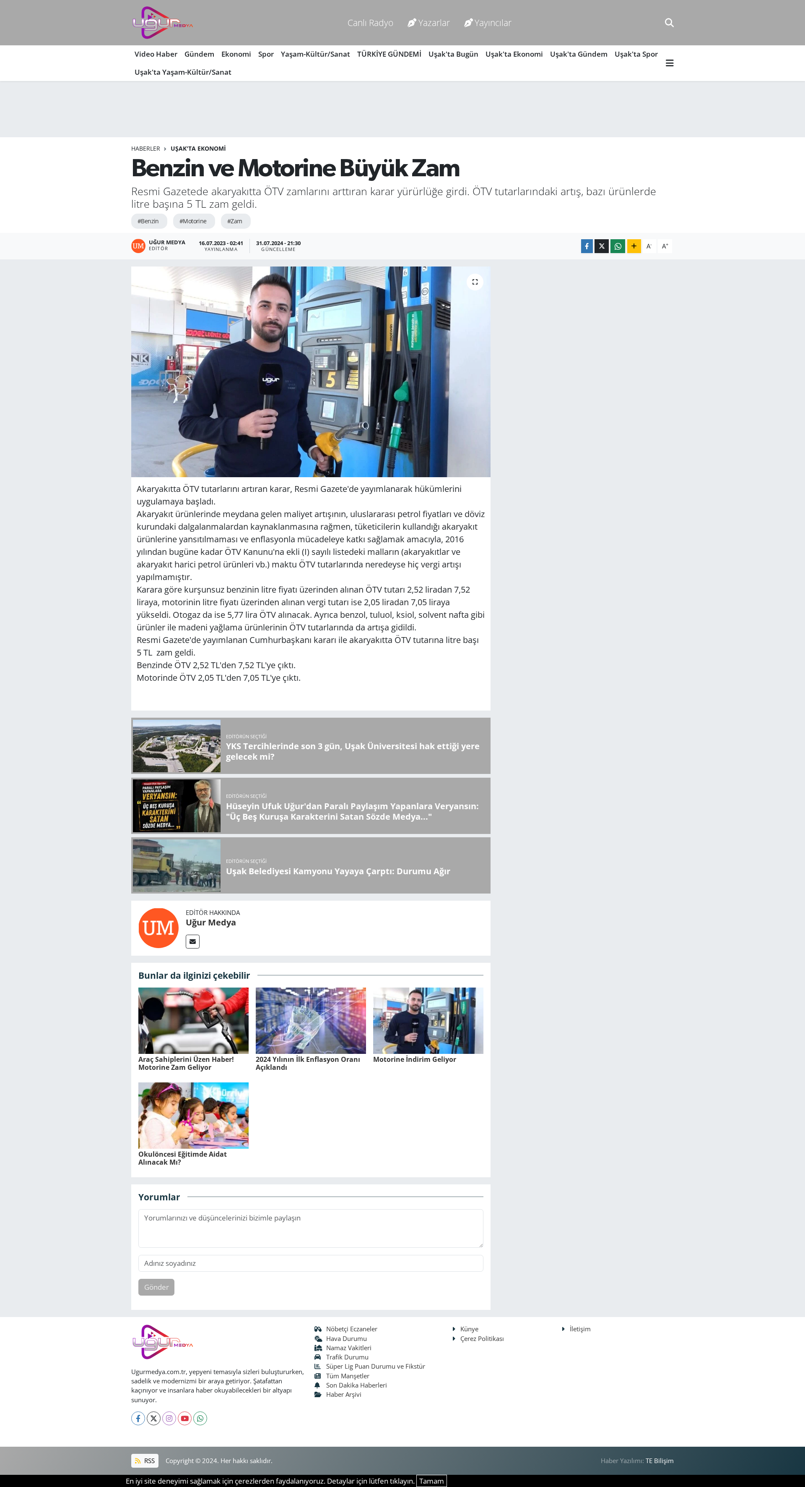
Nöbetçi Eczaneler (351, 1329)
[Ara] (669, 22)
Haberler (145, 148)
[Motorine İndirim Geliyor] (428, 1019)
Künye (469, 1329)
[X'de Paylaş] (602, 246)
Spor (266, 54)
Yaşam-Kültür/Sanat (315, 54)
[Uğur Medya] (158, 927)
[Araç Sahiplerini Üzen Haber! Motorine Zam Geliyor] (193, 1019)
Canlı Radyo (370, 22)
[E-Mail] (193, 942)
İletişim (580, 1329)
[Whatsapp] (200, 1418)
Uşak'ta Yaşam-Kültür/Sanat (183, 72)
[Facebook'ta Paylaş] (587, 246)
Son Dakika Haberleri (356, 1385)
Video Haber (156, 54)
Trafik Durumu (347, 1357)
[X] (154, 1418)
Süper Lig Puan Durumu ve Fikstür (375, 1366)
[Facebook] (138, 1418)
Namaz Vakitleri (348, 1347)
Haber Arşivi (343, 1394)
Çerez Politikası (482, 1338)
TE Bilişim (660, 1460)
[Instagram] (169, 1418)
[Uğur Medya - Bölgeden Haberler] (162, 23)
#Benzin (148, 221)
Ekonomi (236, 54)
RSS (149, 1460)
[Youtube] (185, 1418)
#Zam (234, 221)
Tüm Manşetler (347, 1376)
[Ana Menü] (670, 63)
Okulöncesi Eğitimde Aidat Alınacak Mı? (182, 1158)
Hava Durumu (346, 1338)
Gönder (156, 1287)
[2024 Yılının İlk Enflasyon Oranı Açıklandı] (311, 1019)
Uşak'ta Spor (636, 54)
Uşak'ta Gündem (579, 54)
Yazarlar (434, 22)
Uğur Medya (211, 922)
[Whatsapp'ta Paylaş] (617, 246)
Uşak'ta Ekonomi (514, 54)
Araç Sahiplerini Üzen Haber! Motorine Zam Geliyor (186, 1063)
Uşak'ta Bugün (453, 54)
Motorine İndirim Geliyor (414, 1059)
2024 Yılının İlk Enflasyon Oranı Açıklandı (308, 1063)
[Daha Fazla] (634, 246)
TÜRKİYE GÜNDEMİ (389, 54)
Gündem (199, 54)
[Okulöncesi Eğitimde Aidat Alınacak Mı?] (193, 1114)
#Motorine (193, 221)
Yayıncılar (493, 22)
